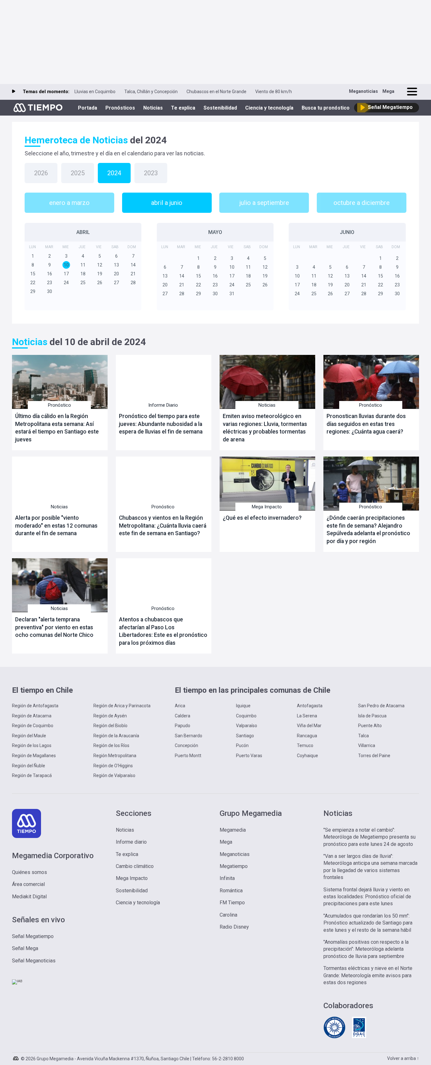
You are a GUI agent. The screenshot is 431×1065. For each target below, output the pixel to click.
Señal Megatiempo (33, 936)
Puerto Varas (249, 755)
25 (83, 282)
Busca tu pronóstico (326, 108)
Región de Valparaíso (114, 775)
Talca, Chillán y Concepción (151, 91)
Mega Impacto (267, 507)
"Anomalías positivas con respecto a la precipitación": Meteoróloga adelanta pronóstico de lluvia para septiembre (366, 949)
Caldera (182, 715)
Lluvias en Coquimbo (94, 91)
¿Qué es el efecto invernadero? (262, 518)
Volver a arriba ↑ (403, 1058)
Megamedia (233, 830)
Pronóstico (59, 405)
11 (83, 264)
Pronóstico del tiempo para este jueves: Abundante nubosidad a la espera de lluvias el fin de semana (161, 424)
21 (133, 273)
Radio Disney (234, 927)
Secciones (133, 813)
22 (32, 282)
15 (32, 273)
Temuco (305, 745)
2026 (41, 173)
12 (99, 264)
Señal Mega (25, 948)
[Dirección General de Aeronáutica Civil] (359, 1037)
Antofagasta (309, 705)
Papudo (182, 725)
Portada (87, 108)
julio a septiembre (264, 202)
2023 (151, 173)
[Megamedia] (16, 1057)
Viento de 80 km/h (273, 91)
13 (116, 264)
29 (32, 291)
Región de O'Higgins (113, 765)
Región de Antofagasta (35, 705)
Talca (363, 735)
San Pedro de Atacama (381, 705)
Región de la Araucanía (116, 735)
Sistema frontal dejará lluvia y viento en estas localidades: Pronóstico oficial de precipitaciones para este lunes (367, 897)
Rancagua (307, 735)
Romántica (231, 891)
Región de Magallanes (34, 755)
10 (66, 264)
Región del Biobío (110, 725)
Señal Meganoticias (34, 961)
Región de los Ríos (111, 745)
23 (49, 282)
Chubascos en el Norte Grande (216, 91)
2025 (78, 173)
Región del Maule (29, 735)
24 (66, 282)
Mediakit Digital (29, 897)
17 (66, 273)
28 (133, 282)
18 (83, 273)
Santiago (245, 735)
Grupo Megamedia (251, 813)
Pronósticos (120, 108)
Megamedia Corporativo (53, 855)
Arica (180, 705)
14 (133, 264)
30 (49, 291)
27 (116, 282)
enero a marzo (69, 202)
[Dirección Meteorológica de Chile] (334, 1037)
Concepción (186, 745)
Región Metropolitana (114, 755)
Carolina (228, 915)
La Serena (307, 715)
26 (99, 282)
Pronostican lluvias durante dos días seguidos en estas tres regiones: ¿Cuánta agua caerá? (366, 424)
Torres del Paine (374, 755)
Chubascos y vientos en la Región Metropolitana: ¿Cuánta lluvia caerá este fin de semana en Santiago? (162, 525)
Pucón (242, 745)
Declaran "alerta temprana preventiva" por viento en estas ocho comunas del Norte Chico (54, 627)
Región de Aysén (110, 715)
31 (231, 293)
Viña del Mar (309, 725)
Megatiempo (234, 866)
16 (49, 273)
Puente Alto (370, 725)
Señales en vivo (38, 919)
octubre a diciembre (362, 202)
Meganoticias (363, 91)
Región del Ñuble (28, 765)
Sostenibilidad (220, 108)
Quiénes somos (29, 872)
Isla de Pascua (372, 715)
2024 (114, 173)
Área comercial (28, 884)
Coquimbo (246, 715)
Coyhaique (307, 755)
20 (116, 273)
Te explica (183, 108)
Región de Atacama (31, 715)
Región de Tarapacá (32, 775)
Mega (388, 91)
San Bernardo (188, 735)
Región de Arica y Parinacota (122, 705)
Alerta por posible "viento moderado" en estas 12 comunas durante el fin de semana (56, 525)
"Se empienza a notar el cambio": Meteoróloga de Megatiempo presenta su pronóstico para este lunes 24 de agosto (369, 837)
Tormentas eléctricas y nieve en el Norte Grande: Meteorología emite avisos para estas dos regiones (367, 975)
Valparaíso (246, 725)
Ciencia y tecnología (269, 108)
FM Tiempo (232, 903)
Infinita (227, 878)
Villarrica (366, 745)
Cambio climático (135, 866)
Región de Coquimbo (32, 725)
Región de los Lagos (31, 745)
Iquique (243, 705)
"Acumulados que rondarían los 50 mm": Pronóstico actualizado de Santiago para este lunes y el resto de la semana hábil (367, 923)
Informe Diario (163, 405)
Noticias (153, 108)
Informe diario (131, 842)
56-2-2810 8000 (228, 1058)
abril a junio (166, 202)
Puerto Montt (188, 755)
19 (99, 273)
